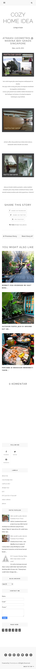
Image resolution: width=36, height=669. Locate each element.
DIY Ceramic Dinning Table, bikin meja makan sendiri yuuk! (18, 558)
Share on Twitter (19, 215)
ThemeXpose (14, 663)
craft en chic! (6, 483)
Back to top (28, 666)
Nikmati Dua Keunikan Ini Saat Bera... (16, 286)
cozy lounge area (7, 480)
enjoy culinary (6, 499)
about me (5, 476)
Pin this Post (19, 219)
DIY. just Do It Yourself (9, 495)
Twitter (15, 454)
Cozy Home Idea (18, 17)
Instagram (6, 462)
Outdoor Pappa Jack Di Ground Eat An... (17, 327)
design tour (18, 225)
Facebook (6, 454)
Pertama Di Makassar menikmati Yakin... (17, 369)
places (25, 225)
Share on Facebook (18, 210)
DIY (3, 491)
